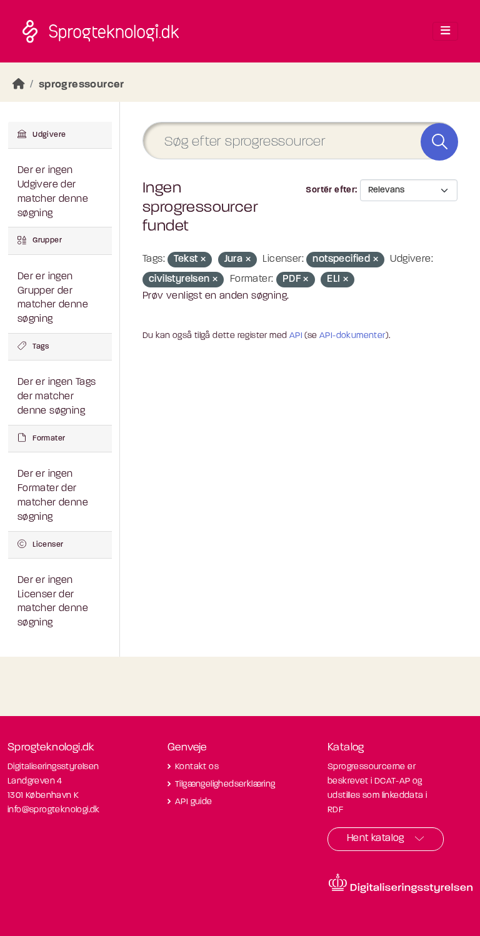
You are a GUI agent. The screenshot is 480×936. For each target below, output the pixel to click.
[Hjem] (18, 84)
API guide (193, 802)
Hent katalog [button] (375, 839)
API (295, 336)
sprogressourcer (81, 84)
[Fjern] (203, 260)
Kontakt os (197, 767)
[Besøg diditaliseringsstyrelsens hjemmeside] (400, 884)
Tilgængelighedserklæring (225, 784)
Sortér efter (330, 190)
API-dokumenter (352, 336)
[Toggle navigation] (445, 31)
